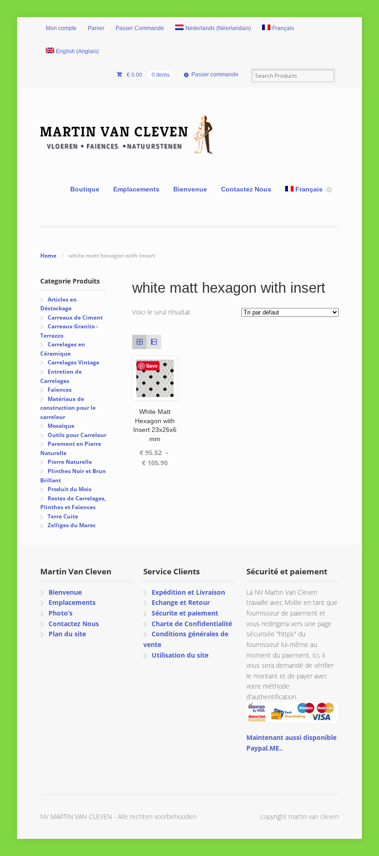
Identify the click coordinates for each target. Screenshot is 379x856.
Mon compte (61, 28)
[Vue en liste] (154, 342)
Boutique (84, 189)
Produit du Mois (70, 489)
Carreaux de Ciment (75, 317)
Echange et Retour (181, 602)
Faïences (60, 390)
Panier (96, 28)
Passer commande (214, 74)
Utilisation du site (180, 655)
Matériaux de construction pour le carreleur (68, 408)
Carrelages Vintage (73, 362)
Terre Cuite (63, 516)
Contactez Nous (246, 189)
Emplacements (136, 189)
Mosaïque (61, 426)
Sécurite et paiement (185, 613)
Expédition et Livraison (188, 592)
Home (48, 255)
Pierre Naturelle (70, 462)
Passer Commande (140, 28)
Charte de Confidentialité (192, 623)
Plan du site (67, 633)
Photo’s (61, 613)
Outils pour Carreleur (77, 435)
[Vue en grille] (139, 342)
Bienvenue (190, 189)
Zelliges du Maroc (72, 525)
